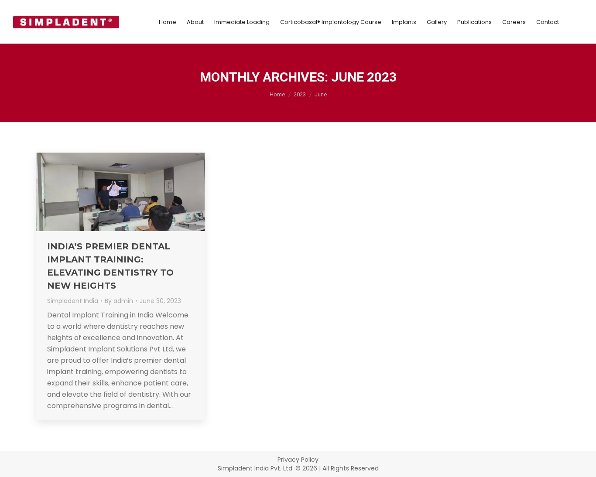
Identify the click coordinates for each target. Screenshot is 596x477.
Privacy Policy (298, 459)
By (119, 300)
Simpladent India (72, 300)
